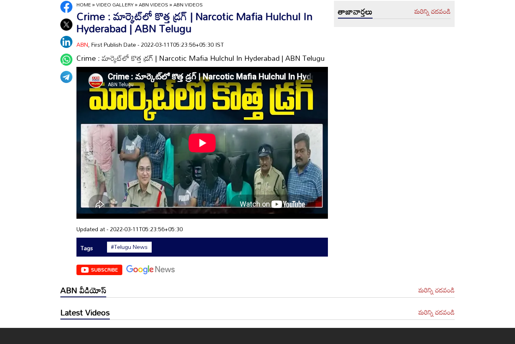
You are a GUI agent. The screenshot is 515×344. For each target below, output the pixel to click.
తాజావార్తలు (355, 11)
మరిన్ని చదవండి (432, 11)
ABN (82, 44)
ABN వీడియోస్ (83, 290)
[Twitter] (66, 25)
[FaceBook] (66, 7)
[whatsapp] (66, 60)
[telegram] (66, 77)
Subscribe (104, 269)
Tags (86, 248)
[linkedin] (66, 42)
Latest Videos (85, 312)
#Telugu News (129, 246)
